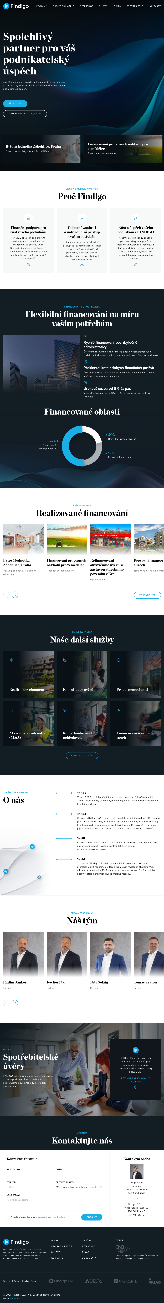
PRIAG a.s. (155, 1281)
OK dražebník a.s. (125, 1281)
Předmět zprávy (65, 1182)
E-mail (59, 1169)
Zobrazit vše (147, 595)
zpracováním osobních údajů (50, 1217)
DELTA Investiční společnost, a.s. (93, 1281)
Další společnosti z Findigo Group (20, 1281)
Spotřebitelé (135, 6)
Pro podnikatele (63, 6)
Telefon (11, 1182)
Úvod (54, 1240)
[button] (6, 595)
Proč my (41, 6)
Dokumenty (89, 1258)
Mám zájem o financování (25, 113)
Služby (103, 6)
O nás (117, 6)
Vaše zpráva (13, 1195)
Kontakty (155, 6)
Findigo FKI (61, 1281)
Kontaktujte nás (82, 755)
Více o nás (15, 103)
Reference (86, 6)
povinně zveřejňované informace (135, 1080)
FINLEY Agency (16, 1298)
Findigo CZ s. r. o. (16, 6)
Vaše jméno (13, 1169)
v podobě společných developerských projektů (127, 828)
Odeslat (92, 1217)
